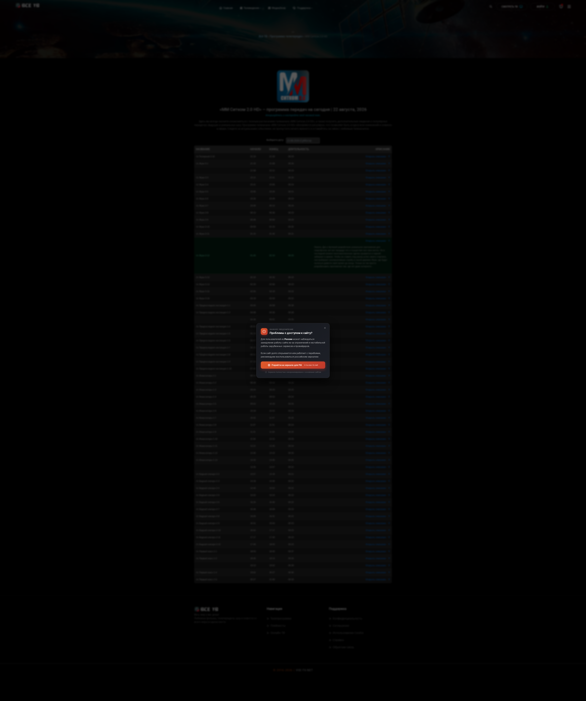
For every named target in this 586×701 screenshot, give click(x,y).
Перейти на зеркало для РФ (295, 365)
